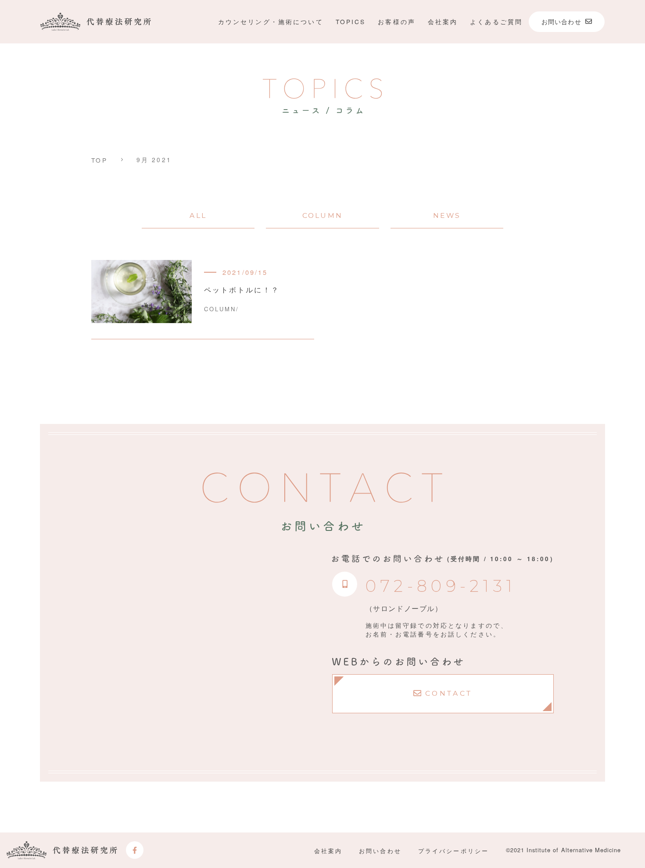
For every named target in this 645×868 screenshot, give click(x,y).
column (322, 215)
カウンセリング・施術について (270, 21)
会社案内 (443, 21)
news (447, 215)
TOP (99, 160)
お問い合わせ (380, 851)
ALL (198, 215)
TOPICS (351, 21)
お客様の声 (397, 21)
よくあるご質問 (496, 21)
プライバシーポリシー (453, 851)
